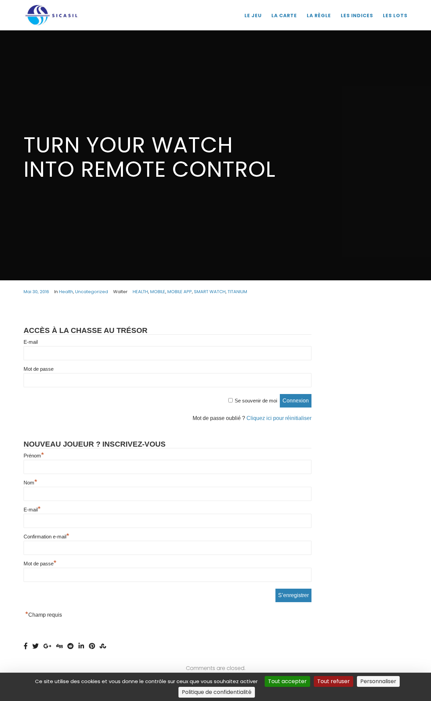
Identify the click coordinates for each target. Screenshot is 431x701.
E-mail (31, 342)
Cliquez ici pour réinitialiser (278, 418)
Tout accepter (287, 681)
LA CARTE (284, 15)
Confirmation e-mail (46, 536)
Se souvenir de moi (256, 400)
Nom (30, 482)
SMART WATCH (210, 291)
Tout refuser (333, 681)
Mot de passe (39, 369)
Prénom (34, 455)
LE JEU (253, 15)
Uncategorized (91, 291)
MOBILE (157, 291)
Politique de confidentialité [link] (217, 692)
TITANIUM (237, 291)
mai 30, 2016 (36, 291)
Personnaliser (378, 681)
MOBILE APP (179, 291)
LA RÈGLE (319, 15)
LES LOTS (395, 15)
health (66, 291)
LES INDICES (357, 15)
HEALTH (140, 291)
